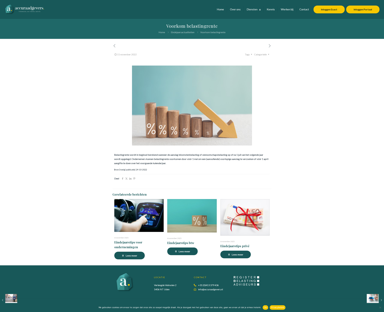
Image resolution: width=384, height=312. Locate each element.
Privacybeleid (277, 307)
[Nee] (380, 307)
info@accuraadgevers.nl (210, 289)
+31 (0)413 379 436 (208, 285)
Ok (265, 307)
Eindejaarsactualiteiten (182, 32)
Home (162, 32)
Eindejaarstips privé (234, 246)
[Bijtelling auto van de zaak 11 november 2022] (375, 300)
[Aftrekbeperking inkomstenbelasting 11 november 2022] (8, 300)
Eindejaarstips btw (180, 243)
